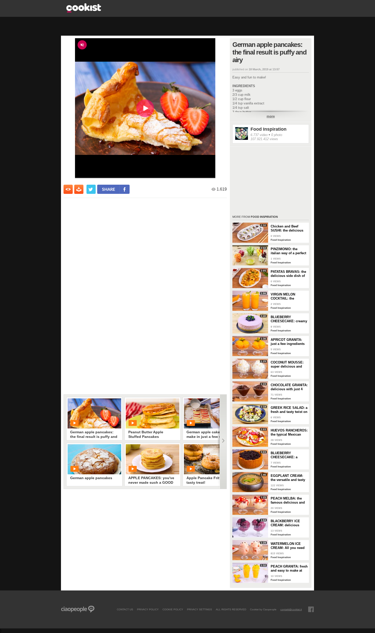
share (108, 189)
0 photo (276, 135)
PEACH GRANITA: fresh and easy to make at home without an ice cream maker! (289, 568)
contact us (125, 609)
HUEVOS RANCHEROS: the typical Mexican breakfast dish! (289, 432)
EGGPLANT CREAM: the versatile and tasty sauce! (288, 478)
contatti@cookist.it (291, 609)
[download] (78, 189)
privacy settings (199, 609)
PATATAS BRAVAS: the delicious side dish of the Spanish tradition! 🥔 (288, 274)
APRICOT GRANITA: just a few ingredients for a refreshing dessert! (288, 342)
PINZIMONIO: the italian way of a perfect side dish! (288, 251)
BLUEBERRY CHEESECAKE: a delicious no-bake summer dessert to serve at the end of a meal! (287, 455)
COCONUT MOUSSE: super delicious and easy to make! (287, 364)
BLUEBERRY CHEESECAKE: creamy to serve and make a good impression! (289, 319)
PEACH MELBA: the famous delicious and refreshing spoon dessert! (288, 500)
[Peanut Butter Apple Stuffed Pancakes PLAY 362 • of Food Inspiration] (152, 413)
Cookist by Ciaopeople (263, 609)
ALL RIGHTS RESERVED (231, 609)
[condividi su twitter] (91, 189)
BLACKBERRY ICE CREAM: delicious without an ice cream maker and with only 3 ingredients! (288, 523)
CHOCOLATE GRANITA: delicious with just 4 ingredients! (289, 387)
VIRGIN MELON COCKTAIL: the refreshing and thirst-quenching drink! (287, 296)
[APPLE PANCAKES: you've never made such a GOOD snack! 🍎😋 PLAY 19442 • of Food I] (152, 459)
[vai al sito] (83, 11)
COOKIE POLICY (172, 609)
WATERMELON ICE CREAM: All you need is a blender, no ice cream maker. (288, 546)
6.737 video (259, 135)
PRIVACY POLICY (148, 609)
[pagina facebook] (311, 609)
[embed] (68, 189)
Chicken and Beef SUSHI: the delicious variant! (287, 228)
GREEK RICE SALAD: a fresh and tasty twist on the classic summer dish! (289, 410)
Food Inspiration (268, 129)
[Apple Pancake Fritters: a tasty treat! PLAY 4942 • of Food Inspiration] (211, 459)
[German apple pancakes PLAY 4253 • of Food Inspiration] (94, 459)
